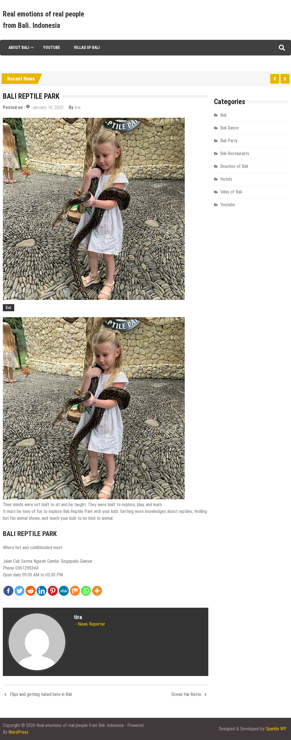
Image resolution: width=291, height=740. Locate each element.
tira (77, 107)
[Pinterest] (53, 591)
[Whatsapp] (86, 591)
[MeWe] (64, 591)
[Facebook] (8, 591)
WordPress (18, 732)
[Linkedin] (42, 591)
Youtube (51, 47)
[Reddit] (31, 591)
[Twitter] (19, 591)
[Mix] (75, 591)
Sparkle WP (276, 728)
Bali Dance (229, 128)
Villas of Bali (87, 47)
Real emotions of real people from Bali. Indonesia (43, 20)
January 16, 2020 (47, 107)
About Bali (19, 47)
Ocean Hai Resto (186, 694)
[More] (97, 591)
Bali (8, 307)
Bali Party (229, 140)
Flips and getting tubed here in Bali (41, 694)
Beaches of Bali (234, 166)
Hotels (226, 179)
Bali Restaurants (234, 153)
